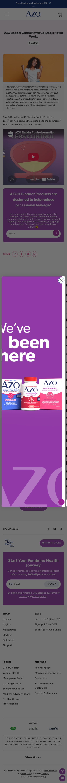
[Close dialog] (61, 280)
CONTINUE (61, 502)
